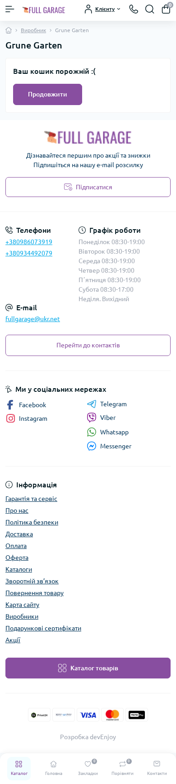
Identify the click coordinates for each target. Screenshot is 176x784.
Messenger (115, 446)
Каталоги (18, 569)
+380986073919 (28, 241)
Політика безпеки (31, 522)
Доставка (19, 534)
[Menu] (9, 9)
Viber (108, 417)
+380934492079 (28, 253)
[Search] (149, 9)
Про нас (16, 510)
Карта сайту (22, 604)
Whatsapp (114, 432)
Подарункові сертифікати (43, 628)
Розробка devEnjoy (88, 737)
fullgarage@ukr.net (32, 318)
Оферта (16, 557)
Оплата (16, 545)
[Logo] (44, 9)
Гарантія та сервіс (31, 498)
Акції (12, 640)
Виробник (33, 30)
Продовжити (47, 94)
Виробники (21, 616)
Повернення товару (34, 592)
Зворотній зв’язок (32, 581)
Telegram (113, 404)
